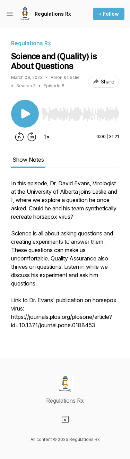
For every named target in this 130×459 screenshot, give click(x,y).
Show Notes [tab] (28, 159)
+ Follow (108, 14)
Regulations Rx (53, 14)
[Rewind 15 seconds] (19, 137)
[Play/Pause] (25, 114)
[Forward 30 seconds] (32, 137)
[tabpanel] (65, 257)
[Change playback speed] (46, 137)
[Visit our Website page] (65, 419)
